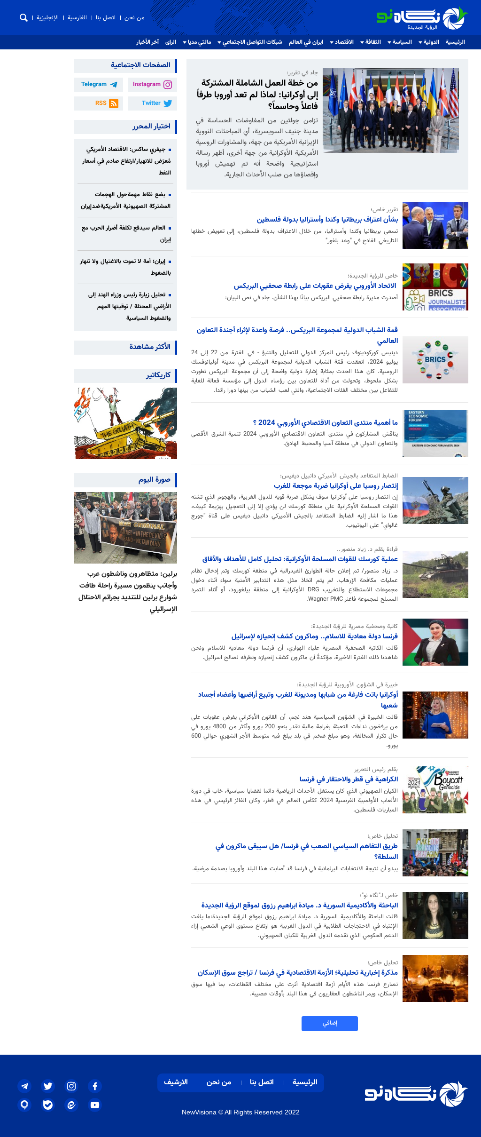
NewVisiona (199, 1112)
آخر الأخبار (147, 42)
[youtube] (95, 1105)
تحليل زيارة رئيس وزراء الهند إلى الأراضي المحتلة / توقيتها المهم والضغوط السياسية (129, 306)
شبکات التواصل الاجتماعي (252, 42)
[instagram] (71, 1086)
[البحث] (24, 18)
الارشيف (176, 1083)
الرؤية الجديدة (447, 10)
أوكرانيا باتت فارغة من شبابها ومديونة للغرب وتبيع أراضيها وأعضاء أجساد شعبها (298, 700)
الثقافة (373, 42)
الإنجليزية (48, 18)
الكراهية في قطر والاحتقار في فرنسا (349, 779)
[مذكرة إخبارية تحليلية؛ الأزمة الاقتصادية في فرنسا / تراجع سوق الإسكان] (433, 978)
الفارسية (77, 18)
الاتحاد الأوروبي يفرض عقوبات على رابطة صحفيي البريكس (316, 286)
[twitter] (48, 1086)
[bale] (48, 1105)
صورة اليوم (155, 480)
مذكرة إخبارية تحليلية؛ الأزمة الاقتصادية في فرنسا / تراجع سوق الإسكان (298, 972)
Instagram (147, 84)
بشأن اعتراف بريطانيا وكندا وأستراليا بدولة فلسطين (327, 219)
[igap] (24, 1105)
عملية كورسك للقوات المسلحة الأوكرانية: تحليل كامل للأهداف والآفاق (300, 559)
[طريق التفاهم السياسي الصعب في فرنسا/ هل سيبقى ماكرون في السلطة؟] (433, 852)
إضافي (330, 1023)
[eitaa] (71, 1105)
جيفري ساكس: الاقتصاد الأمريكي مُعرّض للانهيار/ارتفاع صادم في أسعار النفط (126, 161)
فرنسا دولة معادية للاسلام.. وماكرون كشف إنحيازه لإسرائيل (315, 636)
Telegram (94, 84)
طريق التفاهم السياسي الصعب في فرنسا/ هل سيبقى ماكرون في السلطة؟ (307, 852)
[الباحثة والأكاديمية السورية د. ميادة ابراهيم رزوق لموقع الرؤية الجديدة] (433, 915)
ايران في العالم (306, 42)
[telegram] (24, 1086)
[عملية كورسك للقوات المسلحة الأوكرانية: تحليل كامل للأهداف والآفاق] (433, 574)
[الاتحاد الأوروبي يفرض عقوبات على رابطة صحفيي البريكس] (433, 286)
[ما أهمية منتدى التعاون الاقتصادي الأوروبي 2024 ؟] (433, 433)
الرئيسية (455, 42)
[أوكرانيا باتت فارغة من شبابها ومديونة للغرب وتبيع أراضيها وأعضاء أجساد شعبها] (433, 715)
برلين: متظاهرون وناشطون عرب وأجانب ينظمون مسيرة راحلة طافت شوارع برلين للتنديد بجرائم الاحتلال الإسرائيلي (127, 591)
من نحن (134, 18)
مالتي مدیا (199, 42)
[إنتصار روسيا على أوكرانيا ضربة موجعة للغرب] (433, 500)
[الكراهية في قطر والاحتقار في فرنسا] (433, 789)
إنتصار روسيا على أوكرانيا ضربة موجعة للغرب (336, 486)
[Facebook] (95, 1086)
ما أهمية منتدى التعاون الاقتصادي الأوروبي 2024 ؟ (325, 423)
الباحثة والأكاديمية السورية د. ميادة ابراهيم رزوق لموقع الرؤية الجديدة (300, 905)
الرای (170, 42)
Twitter (151, 103)
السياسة (402, 42)
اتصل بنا (106, 18)
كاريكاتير (158, 376)
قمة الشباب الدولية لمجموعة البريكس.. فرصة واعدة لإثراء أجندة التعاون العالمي (297, 336)
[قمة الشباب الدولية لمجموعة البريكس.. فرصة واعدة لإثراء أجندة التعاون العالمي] (433, 359)
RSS (101, 103)
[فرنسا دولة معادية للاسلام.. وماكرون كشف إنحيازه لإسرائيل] (433, 642)
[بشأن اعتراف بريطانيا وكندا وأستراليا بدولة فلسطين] (433, 225)
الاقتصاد (344, 42)
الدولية (431, 42)
